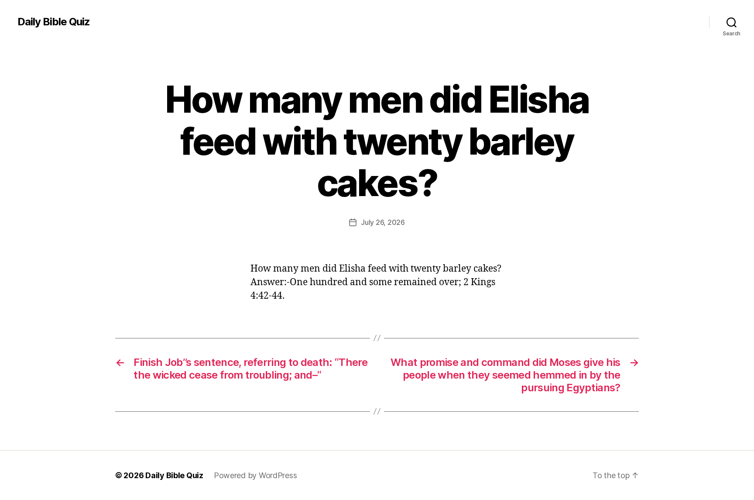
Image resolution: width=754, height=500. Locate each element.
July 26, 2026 (383, 222)
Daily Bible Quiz (53, 22)
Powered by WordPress (255, 475)
